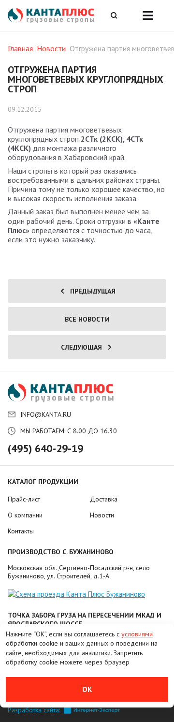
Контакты (21, 531)
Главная (20, 48)
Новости (51, 48)
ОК (87, 689)
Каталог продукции (43, 481)
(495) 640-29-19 (45, 448)
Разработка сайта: (34, 710)
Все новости (87, 319)
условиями (137, 634)
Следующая (81, 347)
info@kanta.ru (45, 414)
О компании (25, 515)
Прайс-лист (24, 499)
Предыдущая (93, 291)
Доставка (103, 499)
